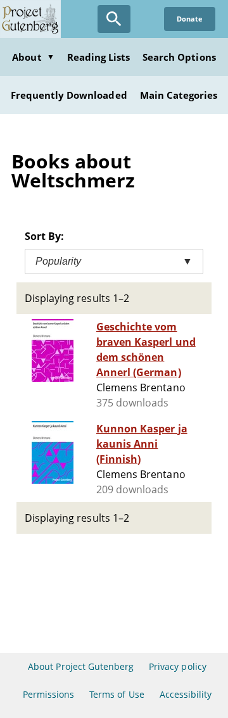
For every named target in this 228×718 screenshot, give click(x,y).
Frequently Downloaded (69, 95)
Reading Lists (98, 57)
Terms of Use (116, 694)
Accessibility (186, 694)
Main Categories (179, 95)
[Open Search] (114, 19)
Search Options (179, 57)
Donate (190, 18)
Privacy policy (177, 666)
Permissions (48, 694)
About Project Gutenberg (81, 666)
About (33, 57)
